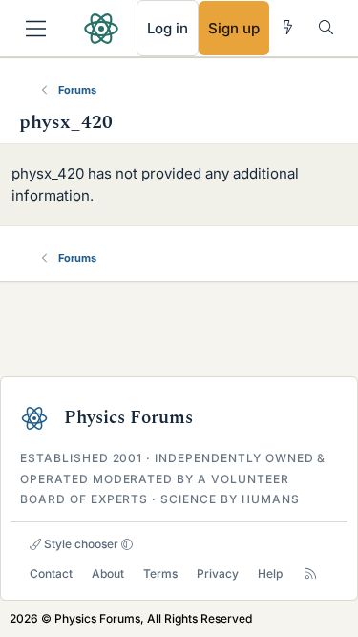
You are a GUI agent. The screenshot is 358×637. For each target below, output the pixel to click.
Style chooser (79, 544)
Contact (51, 573)
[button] (127, 544)
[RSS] (311, 573)
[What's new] (287, 27)
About (108, 573)
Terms (160, 573)
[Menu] (35, 29)
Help (270, 573)
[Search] (326, 27)
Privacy (218, 573)
